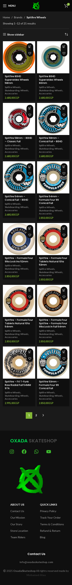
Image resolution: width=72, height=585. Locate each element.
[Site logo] (35, 5)
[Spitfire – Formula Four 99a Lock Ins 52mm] (19, 239)
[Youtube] (48, 451)
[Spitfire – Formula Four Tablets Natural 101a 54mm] (19, 301)
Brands (18, 17)
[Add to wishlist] (29, 53)
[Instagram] (11, 451)
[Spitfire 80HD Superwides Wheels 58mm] (19, 57)
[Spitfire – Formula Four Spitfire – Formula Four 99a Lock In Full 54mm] (53, 301)
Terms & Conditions (52, 524)
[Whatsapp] (36, 451)
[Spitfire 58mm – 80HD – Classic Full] (19, 119)
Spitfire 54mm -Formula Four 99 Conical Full (49, 200)
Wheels (24, 90)
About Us (17, 504)
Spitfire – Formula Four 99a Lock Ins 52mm (19, 259)
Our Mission (17, 517)
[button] (29, 46)
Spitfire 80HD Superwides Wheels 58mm (17, 80)
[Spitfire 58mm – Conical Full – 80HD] (53, 119)
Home (6, 17)
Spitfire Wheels (13, 87)
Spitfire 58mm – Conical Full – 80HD (50, 139)
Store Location (19, 530)
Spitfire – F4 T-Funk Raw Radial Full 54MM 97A (18, 385)
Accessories (11, 93)
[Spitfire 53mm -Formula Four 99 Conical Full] (53, 363)
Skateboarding (12, 90)
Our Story (16, 524)
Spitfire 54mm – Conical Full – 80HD (16, 198)
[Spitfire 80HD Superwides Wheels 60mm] (53, 57)
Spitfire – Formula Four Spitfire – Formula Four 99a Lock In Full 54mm (53, 323)
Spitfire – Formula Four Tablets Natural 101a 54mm (19, 323)
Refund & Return (50, 530)
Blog (42, 537)
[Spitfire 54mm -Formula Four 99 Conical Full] (53, 177)
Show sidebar (15, 34)
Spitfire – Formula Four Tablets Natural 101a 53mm (53, 261)
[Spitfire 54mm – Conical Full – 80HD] (19, 177)
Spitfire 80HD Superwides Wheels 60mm (51, 80)
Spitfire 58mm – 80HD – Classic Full (18, 139)
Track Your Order (50, 517)
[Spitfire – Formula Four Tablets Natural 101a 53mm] (53, 239)
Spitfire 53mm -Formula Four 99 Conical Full (49, 385)
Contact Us (17, 511)
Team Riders (17, 537)
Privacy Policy (48, 511)
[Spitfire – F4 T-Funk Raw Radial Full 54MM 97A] (19, 363)
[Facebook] (24, 451)
